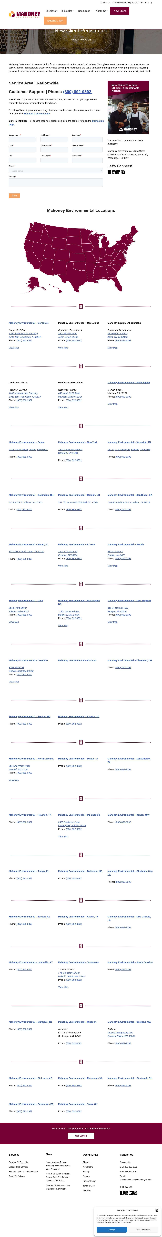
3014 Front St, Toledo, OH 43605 (25, 502)
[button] (157, 1210)
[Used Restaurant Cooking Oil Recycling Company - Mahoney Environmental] (24, 14)
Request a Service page (37, 113)
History (86, 1172)
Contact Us (105, 3)
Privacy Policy (89, 1181)
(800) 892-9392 (77, 91)
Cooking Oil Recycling (19, 1162)
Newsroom (88, 1167)
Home (74, 39)
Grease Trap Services (18, 1167)
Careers (86, 1176)
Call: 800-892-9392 (128, 1167)
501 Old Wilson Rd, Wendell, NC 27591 (78, 502)
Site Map (87, 1190)
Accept (112, 1230)
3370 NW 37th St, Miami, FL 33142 (26, 551)
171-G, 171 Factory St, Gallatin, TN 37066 (129, 449)
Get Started (81, 1136)
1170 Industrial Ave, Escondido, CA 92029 (129, 502)
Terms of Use (89, 1186)
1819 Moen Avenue (117, 333)
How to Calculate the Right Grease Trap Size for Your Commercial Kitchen (58, 1177)
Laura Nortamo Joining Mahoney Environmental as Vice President (58, 1165)
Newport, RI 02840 (117, 611)
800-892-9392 (123, 3)
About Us (87, 1162)
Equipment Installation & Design (23, 1172)
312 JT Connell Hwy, (118, 608)
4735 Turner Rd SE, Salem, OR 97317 (28, 449)
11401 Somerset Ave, (69, 611)
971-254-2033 (142, 3)
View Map (14, 348)
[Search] (151, 3)
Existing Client (55, 20)
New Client (120, 10)
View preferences (143, 1230)
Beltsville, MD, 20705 (69, 614)
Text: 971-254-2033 (128, 1172)
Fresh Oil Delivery (17, 1176)
